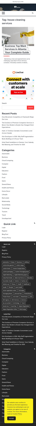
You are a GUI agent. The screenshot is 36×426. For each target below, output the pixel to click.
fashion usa (6, 284)
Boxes (13, 262)
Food (3, 177)
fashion (17, 281)
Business (6, 56)
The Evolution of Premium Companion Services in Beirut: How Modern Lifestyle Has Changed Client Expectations (18, 125)
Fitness (14, 284)
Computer (5, 164)
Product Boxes (7, 296)
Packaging (21, 290)
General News (6, 184)
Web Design (22, 309)
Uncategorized (6, 218)
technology (16, 303)
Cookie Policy (17, 414)
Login (3, 227)
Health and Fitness (8, 188)
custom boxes (6, 268)
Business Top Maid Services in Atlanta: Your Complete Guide (17, 49)
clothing (26, 262)
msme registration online (9, 290)
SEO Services (15, 300)
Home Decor (6, 191)
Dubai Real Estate (7, 278)
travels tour (6, 306)
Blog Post (5, 234)
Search (4, 103)
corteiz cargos (20, 265)
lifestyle (11, 287)
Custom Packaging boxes (22, 271)
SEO (31, 296)
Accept (11, 418)
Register (4, 231)
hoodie (4, 287)
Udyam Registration (24, 306)
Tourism (4, 211)
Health (19, 284)
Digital (4, 167)
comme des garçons (8, 265)
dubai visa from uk (20, 278)
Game (4, 181)
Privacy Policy (6, 238)
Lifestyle (4, 194)
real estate (16, 296)
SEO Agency (6, 300)
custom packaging (8, 271)
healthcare (26, 284)
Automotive (6, 262)
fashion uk (24, 281)
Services (23, 300)
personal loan (18, 293)
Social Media (6, 205)
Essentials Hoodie (8, 281)
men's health (18, 287)
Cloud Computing (7, 160)
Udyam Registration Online (10, 309)
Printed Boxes (28, 293)
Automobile (5, 154)
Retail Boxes (24, 296)
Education (5, 171)
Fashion (4, 174)
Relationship (6, 201)
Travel (4, 215)
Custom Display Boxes (19, 268)
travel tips (13, 306)
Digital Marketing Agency (21, 274)
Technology (5, 208)
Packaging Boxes (7, 293)
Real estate (5, 198)
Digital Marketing (7, 274)
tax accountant (7, 303)
